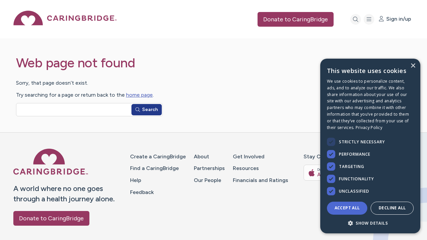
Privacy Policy (369, 127)
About (201, 156)
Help (135, 180)
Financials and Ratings (260, 180)
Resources (246, 168)
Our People (207, 180)
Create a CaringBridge (158, 156)
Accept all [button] (347, 208)
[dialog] (370, 146)
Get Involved (249, 156)
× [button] (412, 65)
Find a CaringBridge (154, 168)
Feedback (142, 192)
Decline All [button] (392, 208)
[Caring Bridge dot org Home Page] (65, 23)
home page (139, 95)
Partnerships (209, 168)
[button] (370, 223)
